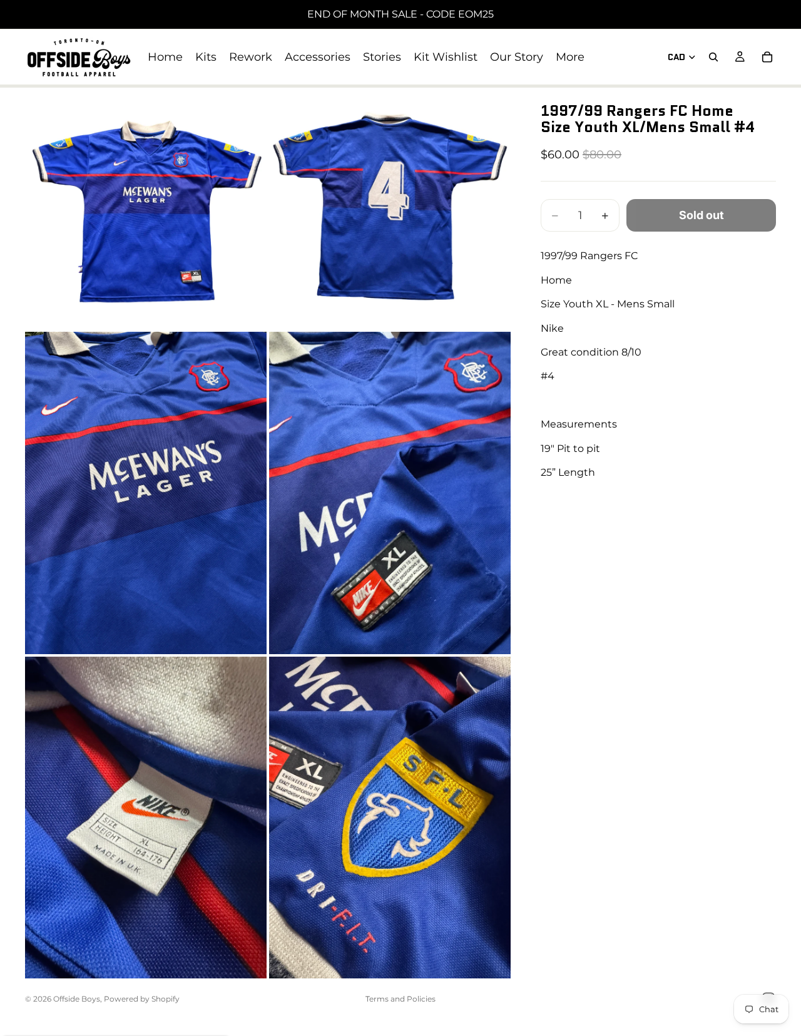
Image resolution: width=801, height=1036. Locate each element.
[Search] (713, 57)
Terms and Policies (400, 998)
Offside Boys (76, 998)
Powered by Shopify (142, 998)
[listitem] (570, 57)
